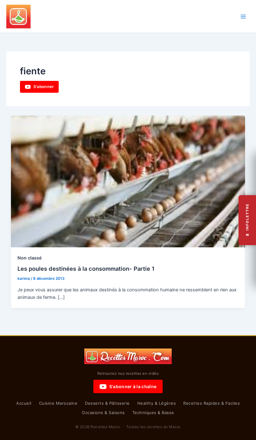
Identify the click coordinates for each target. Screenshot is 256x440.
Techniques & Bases (153, 412)
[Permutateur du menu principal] (243, 16)
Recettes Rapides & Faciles (211, 403)
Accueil (24, 403)
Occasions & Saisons (103, 412)
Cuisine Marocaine (58, 403)
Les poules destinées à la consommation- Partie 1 (86, 268)
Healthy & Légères (156, 403)
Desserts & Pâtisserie (107, 403)
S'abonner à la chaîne (132, 386)
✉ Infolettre (247, 220)
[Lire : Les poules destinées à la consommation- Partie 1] (128, 181)
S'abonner (43, 86)
